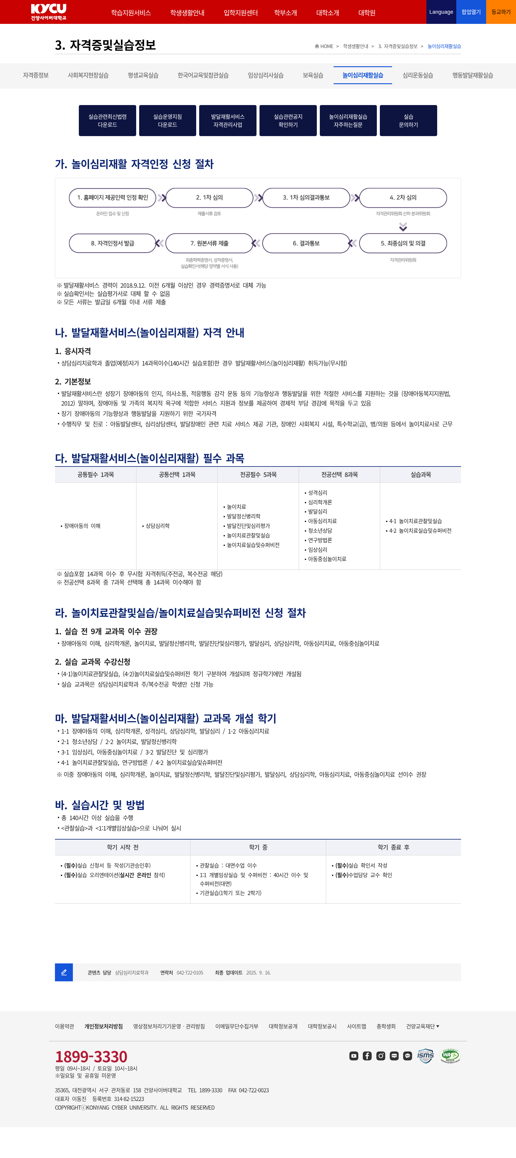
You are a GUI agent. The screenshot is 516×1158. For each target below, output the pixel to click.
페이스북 (367, 1055)
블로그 (394, 1055)
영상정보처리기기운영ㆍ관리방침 (169, 1026)
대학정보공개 (283, 1026)
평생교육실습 (143, 75)
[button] (107, 120)
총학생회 (386, 1026)
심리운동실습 (418, 75)
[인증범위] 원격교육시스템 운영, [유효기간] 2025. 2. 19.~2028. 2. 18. (426, 1055)
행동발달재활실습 (472, 75)
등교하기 (501, 12)
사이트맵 (356, 1026)
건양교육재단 (420, 1026)
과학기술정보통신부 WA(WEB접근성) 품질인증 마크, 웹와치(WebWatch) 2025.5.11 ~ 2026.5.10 (450, 1055)
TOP (498, 1043)
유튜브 (353, 1055)
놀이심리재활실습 (363, 75)
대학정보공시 (322, 1026)
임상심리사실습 (265, 75)
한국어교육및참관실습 (203, 75)
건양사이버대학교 (48, 12)
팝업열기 (471, 12)
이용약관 (64, 1026)
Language (442, 13)
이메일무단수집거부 (236, 1026)
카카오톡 (407, 1055)
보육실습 (313, 75)
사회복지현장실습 (88, 75)
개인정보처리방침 (104, 1026)
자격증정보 (35, 75)
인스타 (380, 1055)
